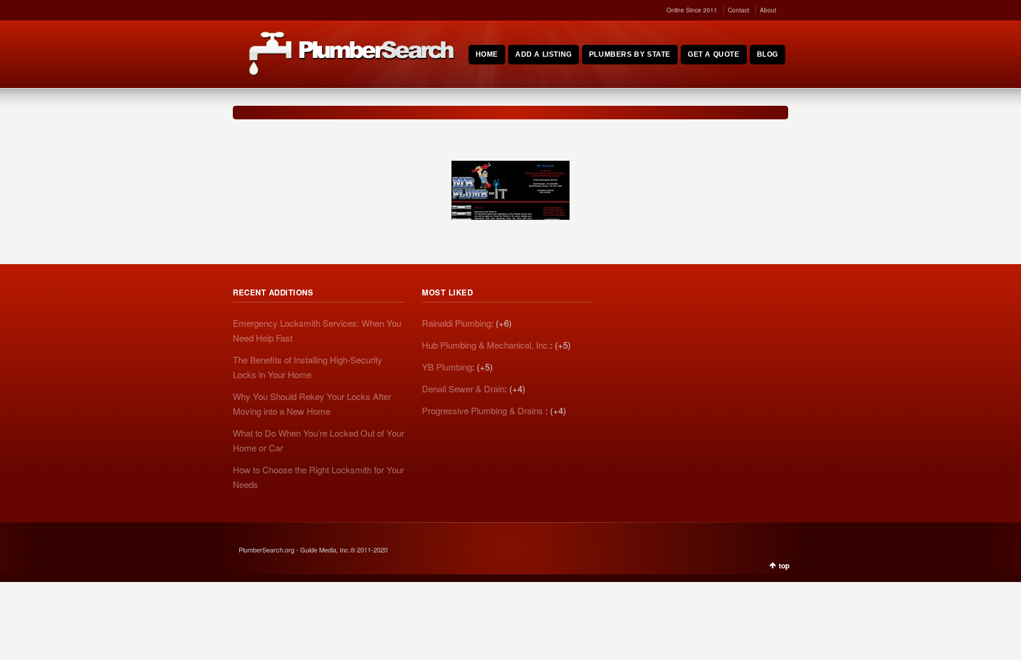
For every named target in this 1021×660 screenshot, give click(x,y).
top (784, 565)
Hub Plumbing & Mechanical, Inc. (486, 345)
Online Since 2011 (691, 10)
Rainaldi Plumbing (456, 323)
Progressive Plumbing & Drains (483, 410)
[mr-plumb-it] (510, 190)
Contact (738, 10)
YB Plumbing (447, 366)
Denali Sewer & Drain (463, 388)
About (768, 10)
